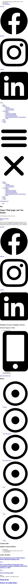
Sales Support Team (9, 109)
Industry (7, 112)
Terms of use (4, 579)
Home (4, 105)
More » (1, 561)
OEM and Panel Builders (10, 114)
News (4, 119)
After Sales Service (9, 108)
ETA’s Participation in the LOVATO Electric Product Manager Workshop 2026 (12, 558)
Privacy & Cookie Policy (8, 583)
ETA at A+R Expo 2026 (6, 573)
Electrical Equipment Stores (11, 116)
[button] (14, 152)
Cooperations (5, 111)
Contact (4, 122)
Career (4, 120)
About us (5, 106)
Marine (6, 118)
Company (7, 107)
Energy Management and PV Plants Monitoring (15, 117)
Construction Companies (10, 113)
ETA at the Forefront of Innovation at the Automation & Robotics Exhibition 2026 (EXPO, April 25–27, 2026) (13, 566)
